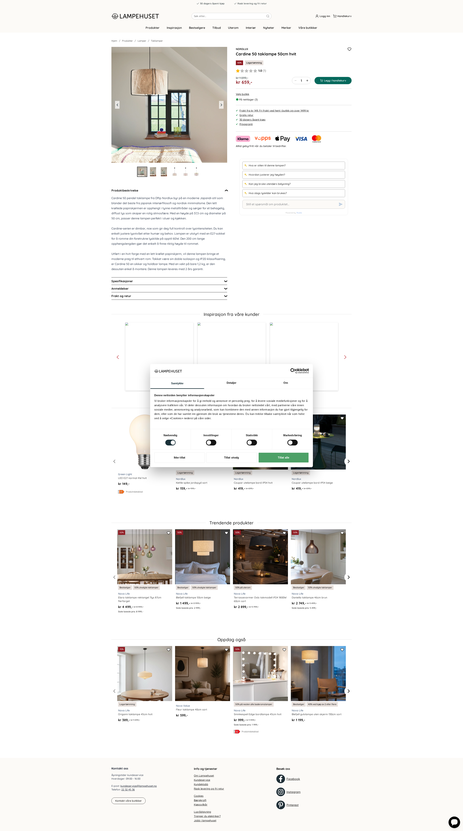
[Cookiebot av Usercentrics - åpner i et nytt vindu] (293, 371)
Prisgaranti (246, 124)
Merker (286, 28)
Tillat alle (283, 457)
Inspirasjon (174, 28)
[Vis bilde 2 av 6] (153, 171)
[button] (159, 357)
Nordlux (242, 49)
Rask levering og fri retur (252, 3)
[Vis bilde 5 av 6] (185, 171)
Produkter (153, 28)
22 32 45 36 (128, 789)
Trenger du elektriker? (207, 816)
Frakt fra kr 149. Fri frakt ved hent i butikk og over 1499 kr (274, 110)
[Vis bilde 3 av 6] (163, 171)
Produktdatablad (134, 491)
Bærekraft (200, 800)
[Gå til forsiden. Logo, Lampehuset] (151, 16)
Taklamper (157, 40)
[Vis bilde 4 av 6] (174, 171)
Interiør (251, 28)
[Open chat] (454, 822)
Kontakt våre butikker (128, 800)
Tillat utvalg (231, 457)
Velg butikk (242, 94)
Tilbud (216, 28)
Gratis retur (246, 115)
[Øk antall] (307, 80)
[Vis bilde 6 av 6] (196, 171)
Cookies (198, 796)
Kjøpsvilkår (200, 804)
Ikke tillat (179, 457)
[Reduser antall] (295, 80)
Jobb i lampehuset (205, 820)
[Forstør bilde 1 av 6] (169, 105)
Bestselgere (197, 28)
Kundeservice (202, 780)
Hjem (114, 40)
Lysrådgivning (202, 811)
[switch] (211, 442)
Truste (299, 213)
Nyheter (268, 28)
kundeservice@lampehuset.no (138, 786)
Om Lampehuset (204, 775)
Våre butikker (307, 28)
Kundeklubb (201, 784)
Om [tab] (285, 382)
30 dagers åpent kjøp (212, 3)
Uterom (233, 28)
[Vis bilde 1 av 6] (142, 171)
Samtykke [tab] (177, 383)
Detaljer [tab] (232, 382)
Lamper (142, 40)
